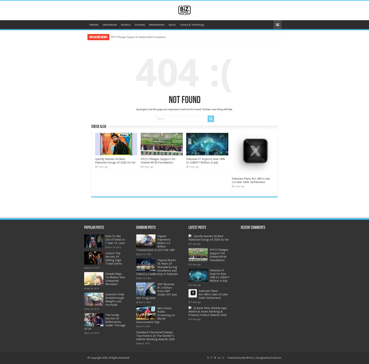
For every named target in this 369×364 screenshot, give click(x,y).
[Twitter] (215, 357)
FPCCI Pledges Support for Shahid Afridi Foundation (138, 37)
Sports (172, 24)
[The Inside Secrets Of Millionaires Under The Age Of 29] (93, 319)
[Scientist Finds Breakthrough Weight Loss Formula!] (93, 299)
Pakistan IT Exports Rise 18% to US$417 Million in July (205, 160)
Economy (140, 24)
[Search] (211, 119)
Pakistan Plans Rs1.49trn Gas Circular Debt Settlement (251, 180)
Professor (276, 357)
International (110, 24)
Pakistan (93, 24)
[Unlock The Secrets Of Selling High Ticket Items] (93, 258)
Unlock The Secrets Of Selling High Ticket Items (113, 258)
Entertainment (156, 24)
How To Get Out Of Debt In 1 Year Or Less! (115, 239)
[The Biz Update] (184, 9)
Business (126, 24)
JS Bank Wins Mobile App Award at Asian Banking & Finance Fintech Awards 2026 (208, 311)
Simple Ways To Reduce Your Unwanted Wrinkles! (115, 279)
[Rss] (208, 357)
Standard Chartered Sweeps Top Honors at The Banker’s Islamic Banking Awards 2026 (155, 336)
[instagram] (222, 357)
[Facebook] (211, 357)
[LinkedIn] (219, 357)
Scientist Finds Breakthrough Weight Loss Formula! (114, 300)
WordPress (248, 357)
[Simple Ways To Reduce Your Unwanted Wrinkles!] (93, 278)
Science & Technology (192, 24)
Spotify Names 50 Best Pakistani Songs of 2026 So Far (115, 160)
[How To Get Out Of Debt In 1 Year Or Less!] (93, 240)
